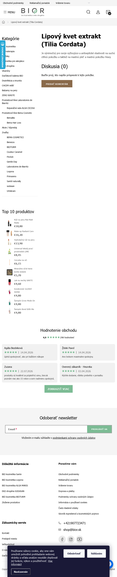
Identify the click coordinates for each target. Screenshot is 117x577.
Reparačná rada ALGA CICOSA (21, 108)
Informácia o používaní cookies (72, 502)
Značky (5, 132)
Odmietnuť (74, 553)
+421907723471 (74, 523)
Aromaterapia (8, 51)
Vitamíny (6, 70)
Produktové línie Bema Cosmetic (17, 112)
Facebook (62, 539)
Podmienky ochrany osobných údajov (76, 496)
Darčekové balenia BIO (12, 75)
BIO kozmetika (9, 46)
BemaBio (11, 117)
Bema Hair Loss (14, 122)
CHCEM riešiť (8, 85)
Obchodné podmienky (13, 3)
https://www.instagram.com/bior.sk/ (70, 539)
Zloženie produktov (11, 502)
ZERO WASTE (8, 95)
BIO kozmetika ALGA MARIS (15, 485)
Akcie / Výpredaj (9, 127)
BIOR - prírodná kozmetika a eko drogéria (79, 539)
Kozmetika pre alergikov (13, 61)
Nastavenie (21, 571)
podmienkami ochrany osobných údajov (74, 437)
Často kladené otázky (68, 508)
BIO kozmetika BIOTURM (13, 496)
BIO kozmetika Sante (11, 474)
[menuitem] (20, 137)
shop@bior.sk (72, 529)
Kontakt (5, 533)
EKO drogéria (8, 65)
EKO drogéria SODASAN (13, 491)
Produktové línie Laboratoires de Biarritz (17, 102)
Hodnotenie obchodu (58, 330)
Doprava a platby (66, 491)
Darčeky (5, 56)
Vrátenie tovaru (63, 3)
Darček (5, 555)
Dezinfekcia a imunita (12, 80)
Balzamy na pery (9, 90)
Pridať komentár (57, 84)
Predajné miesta (9, 538)
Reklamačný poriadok (40, 3)
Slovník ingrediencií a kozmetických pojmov (78, 513)
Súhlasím (96, 553)
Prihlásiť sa (99, 429)
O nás (4, 550)
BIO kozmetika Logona (12, 480)
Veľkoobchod (8, 544)
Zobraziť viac (58, 388)
